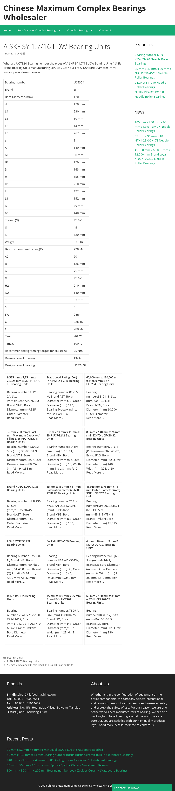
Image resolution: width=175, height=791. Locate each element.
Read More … (16, 418)
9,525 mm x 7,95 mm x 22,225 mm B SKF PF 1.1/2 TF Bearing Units (23, 381)
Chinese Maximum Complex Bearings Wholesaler (74, 12)
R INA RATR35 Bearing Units (21, 597)
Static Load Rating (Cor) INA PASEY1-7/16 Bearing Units (63, 381)
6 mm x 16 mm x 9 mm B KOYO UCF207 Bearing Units (102, 544)
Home (7, 30)
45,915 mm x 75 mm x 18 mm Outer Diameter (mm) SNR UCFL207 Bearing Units (103, 491)
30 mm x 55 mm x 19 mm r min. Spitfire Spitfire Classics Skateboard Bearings (58, 765)
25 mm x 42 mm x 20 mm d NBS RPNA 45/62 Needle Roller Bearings (153, 73)
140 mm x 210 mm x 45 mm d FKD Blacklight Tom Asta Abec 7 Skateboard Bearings (62, 760)
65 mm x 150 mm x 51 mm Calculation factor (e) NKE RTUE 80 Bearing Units (64, 490)
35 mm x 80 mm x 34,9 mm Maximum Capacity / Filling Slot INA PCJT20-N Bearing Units (23, 437)
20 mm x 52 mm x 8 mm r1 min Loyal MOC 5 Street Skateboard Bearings (55, 750)
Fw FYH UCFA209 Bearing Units (63, 542)
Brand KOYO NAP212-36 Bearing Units (22, 488)
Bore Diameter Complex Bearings (37, 30)
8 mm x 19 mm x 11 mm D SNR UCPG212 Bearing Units (63, 435)
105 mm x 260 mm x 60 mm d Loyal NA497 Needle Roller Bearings (153, 126)
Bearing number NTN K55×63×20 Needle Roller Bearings (152, 59)
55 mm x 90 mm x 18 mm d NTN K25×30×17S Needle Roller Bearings (153, 140)
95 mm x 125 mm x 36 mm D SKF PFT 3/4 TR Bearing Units (40, 665)
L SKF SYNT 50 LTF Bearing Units (19, 542)
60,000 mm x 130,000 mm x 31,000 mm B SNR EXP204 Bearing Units (102, 381)
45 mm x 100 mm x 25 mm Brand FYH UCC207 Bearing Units (64, 599)
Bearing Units (15, 657)
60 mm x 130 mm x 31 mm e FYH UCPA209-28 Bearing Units (103, 599)
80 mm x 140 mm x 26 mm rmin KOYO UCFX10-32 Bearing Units (103, 435)
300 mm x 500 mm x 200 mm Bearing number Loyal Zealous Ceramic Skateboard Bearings (67, 770)
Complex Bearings (78, 30)
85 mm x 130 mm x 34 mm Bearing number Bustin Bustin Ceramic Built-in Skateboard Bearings (70, 755)
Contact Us (105, 30)
